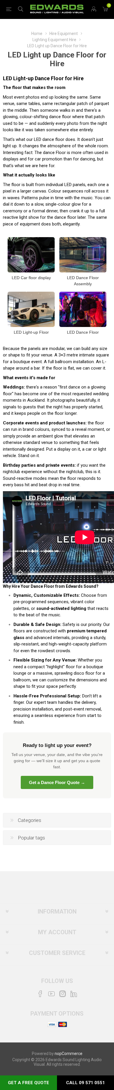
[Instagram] (62, 993)
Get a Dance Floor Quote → (57, 782)
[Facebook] (40, 993)
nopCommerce (68, 1053)
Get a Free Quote (28, 1082)
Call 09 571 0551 (85, 1082)
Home (36, 33)
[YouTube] (51, 993)
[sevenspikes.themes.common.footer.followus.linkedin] (73, 993)
